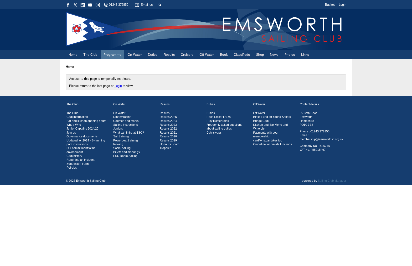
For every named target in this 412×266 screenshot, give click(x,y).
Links (305, 54)
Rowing (118, 144)
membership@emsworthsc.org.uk (321, 139)
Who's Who (74, 124)
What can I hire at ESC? (128, 132)
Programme (112, 54)
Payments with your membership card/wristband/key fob (267, 136)
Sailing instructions (125, 124)
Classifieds (242, 54)
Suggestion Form (78, 163)
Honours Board (170, 144)
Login (342, 4)
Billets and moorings (126, 152)
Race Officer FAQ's (218, 116)
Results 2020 (168, 136)
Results (169, 54)
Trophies (165, 148)
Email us (147, 4)
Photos (289, 54)
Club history (74, 155)
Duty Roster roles (217, 120)
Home (72, 54)
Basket (330, 4)
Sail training (121, 136)
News (274, 54)
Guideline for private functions (272, 144)
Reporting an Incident (80, 159)
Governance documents (82, 136)
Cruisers (187, 54)
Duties (152, 54)
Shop (260, 54)
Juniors (118, 128)
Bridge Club (261, 120)
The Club (90, 54)
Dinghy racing (122, 116)
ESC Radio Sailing (125, 155)
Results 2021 (168, 132)
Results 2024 (168, 120)
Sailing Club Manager (332, 180)
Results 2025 (168, 116)
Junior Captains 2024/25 (82, 128)
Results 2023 (168, 124)
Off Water (207, 54)
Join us (71, 132)
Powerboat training (125, 140)
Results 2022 (168, 128)
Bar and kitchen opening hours (86, 120)
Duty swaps (213, 132)
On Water (135, 54)
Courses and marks (126, 120)
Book (224, 54)
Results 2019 (168, 140)
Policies (72, 167)
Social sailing (122, 148)
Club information (77, 116)
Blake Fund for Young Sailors (272, 116)
